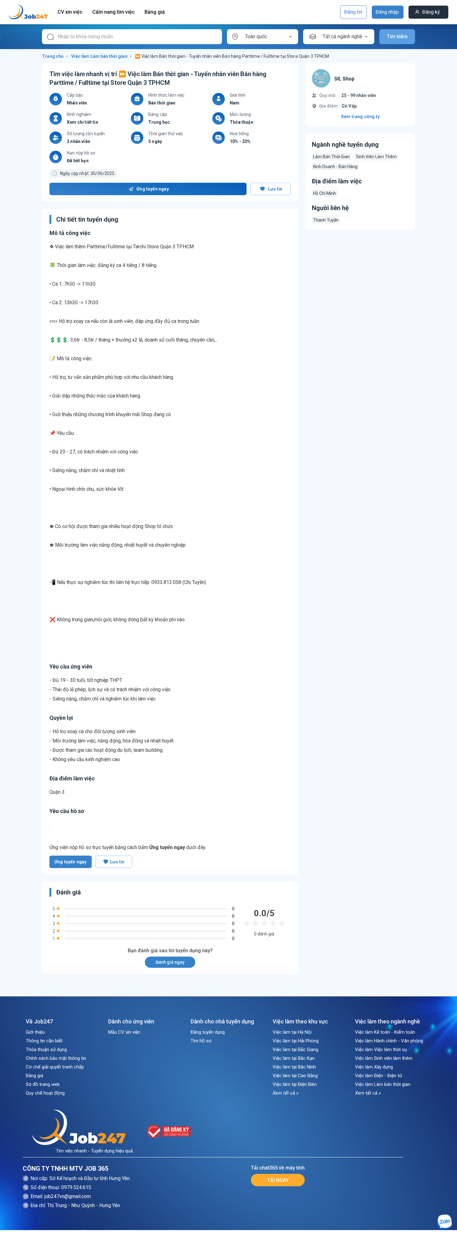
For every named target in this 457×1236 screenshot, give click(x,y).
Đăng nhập (387, 12)
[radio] (247, 923)
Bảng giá (155, 12)
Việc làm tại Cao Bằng (295, 1075)
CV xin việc (70, 12)
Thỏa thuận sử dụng (46, 1049)
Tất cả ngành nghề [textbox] (342, 36)
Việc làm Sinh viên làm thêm (384, 1058)
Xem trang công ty (360, 116)
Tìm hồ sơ (201, 1041)
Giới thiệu (35, 1032)
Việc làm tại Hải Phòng (296, 1041)
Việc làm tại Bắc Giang (295, 1049)
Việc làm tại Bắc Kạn (294, 1058)
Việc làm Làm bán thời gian (382, 1084)
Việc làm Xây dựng (374, 1067)
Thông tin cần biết (44, 1041)
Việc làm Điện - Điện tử (378, 1075)
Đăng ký (431, 12)
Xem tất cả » (285, 1093)
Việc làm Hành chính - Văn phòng (389, 1041)
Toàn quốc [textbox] (256, 36)
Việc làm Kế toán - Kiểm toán (385, 1032)
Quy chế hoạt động (45, 1093)
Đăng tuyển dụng (208, 1032)
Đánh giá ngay (170, 962)
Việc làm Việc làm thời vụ (381, 1049)
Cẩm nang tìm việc (113, 12)
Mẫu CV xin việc (124, 1032)
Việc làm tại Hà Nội (292, 1032)
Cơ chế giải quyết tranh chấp (55, 1067)
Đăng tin (353, 12)
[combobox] (268, 36)
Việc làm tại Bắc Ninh (294, 1067)
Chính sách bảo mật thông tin (56, 1058)
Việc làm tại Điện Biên (295, 1084)
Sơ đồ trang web (43, 1084)
